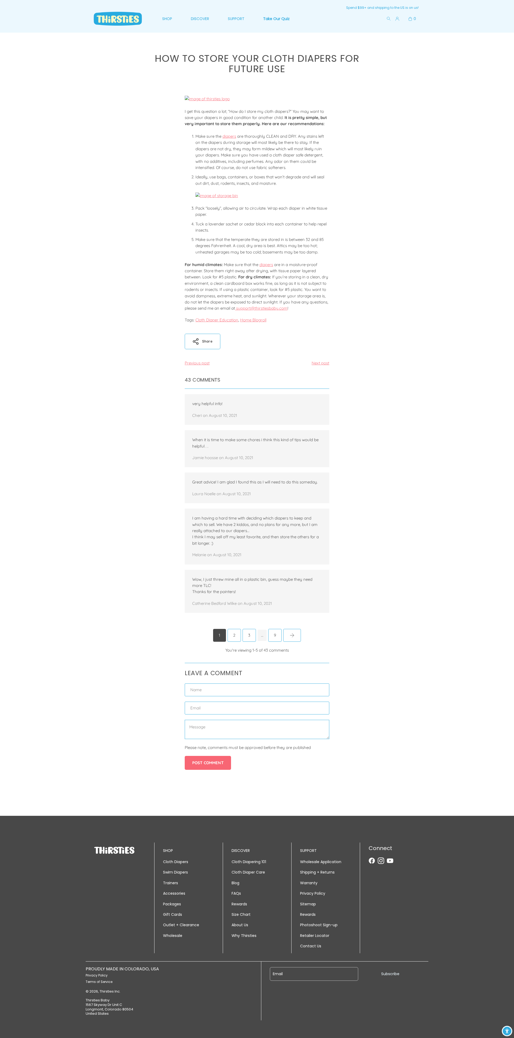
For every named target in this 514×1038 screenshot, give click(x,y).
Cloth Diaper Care (248, 872)
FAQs (236, 893)
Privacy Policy (312, 893)
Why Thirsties (244, 935)
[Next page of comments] (292, 635)
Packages (172, 904)
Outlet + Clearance (181, 925)
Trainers (170, 883)
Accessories (174, 893)
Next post (320, 363)
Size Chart (241, 914)
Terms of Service (99, 981)
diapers (229, 136)
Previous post (197, 363)
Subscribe (390, 974)
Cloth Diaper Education (216, 319)
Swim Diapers (175, 872)
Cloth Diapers (175, 861)
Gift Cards (172, 914)
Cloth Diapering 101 (249, 861)
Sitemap (308, 904)
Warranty (309, 883)
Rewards (239, 904)
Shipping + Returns (317, 872)
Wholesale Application (320, 861)
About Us (240, 925)
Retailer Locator (314, 935)
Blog (235, 883)
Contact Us (310, 946)
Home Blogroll (253, 319)
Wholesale (172, 935)
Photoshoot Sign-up (319, 925)
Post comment (208, 762)
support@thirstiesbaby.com (261, 308)
